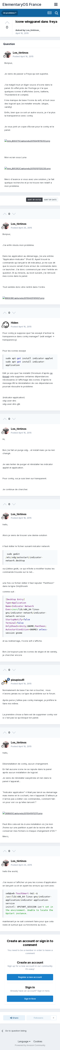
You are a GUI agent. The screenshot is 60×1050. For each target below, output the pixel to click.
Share (15, 1018)
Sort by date (50, 200)
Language (23, 1041)
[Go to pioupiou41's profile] (6, 682)
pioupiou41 (17, 679)
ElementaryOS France (21, 4)
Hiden (14, 322)
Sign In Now (30, 998)
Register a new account (30, 977)
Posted (23, 56)
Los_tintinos (32, 30)
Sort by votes (34, 200)
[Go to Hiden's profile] (6, 325)
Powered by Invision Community (30, 1045)
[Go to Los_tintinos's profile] (7, 54)
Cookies (37, 1041)
